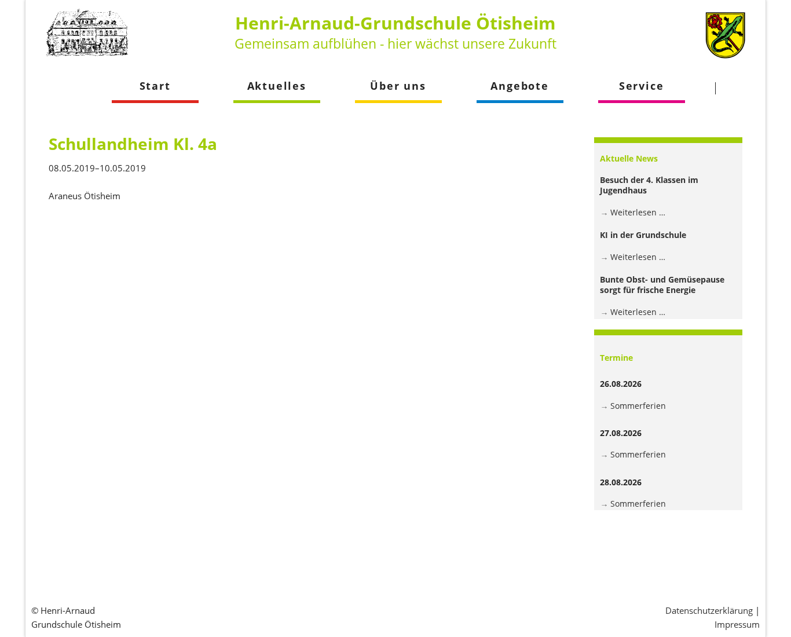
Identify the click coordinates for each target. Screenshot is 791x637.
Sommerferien (638, 405)
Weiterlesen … (637, 212)
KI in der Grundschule (643, 234)
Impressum (737, 624)
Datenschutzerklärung (709, 610)
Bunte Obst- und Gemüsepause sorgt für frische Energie (662, 284)
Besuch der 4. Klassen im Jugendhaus (649, 185)
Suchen (737, 88)
